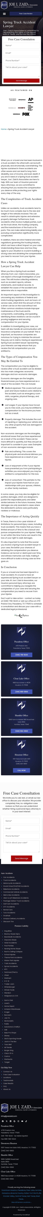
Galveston (6, 1193)
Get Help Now (6, 1067)
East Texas (31, 1196)
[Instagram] (18, 1121)
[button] (4, 14)
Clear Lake (30, 1190)
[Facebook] (2, 1121)
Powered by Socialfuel (21, 1215)
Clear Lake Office (21, 678)
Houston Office (21, 754)
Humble (38, 1190)
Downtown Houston (9, 1143)
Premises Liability (21, 926)
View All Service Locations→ (21, 1202)
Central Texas (20, 1196)
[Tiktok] (26, 1121)
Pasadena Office (21, 641)
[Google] (14, 1121)
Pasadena (21, 1190)
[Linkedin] (10, 1121)
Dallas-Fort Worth (31, 1193)
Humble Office (21, 715)
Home (3, 129)
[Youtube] (22, 1121)
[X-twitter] (6, 1121)
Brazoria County (17, 1193)
